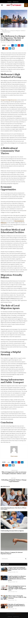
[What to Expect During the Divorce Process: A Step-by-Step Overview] (4, 597)
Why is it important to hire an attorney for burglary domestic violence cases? (14, 472)
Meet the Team (16, 1)
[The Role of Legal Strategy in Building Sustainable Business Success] (4, 606)
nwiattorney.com (18, 613)
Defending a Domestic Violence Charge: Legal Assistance (14, 480)
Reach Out (9, 1)
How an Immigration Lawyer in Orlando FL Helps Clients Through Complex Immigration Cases (17, 588)
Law (1, 34)
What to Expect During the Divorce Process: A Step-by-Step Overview (17, 597)
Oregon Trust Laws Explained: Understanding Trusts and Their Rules (17, 569)
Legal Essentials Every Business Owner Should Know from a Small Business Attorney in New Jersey (17, 578)
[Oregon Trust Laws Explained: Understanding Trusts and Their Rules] (4, 569)
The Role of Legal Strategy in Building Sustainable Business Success (16, 606)
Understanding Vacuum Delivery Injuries (12, 530)
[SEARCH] (25, 558)
